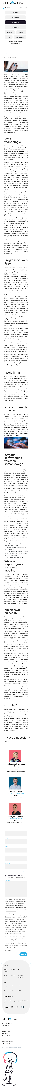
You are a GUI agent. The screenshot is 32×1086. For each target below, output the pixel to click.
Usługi (5, 986)
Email (6, 846)
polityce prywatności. (11, 911)
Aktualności (15, 17)
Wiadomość (7, 880)
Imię (6, 830)
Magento (9, 32)
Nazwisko (7, 838)
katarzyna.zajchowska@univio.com (16, 822)
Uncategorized (20, 37)
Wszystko (15, 12)
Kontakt (19, 990)
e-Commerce (15, 22)
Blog (5, 990)
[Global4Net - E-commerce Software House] (13, 3)
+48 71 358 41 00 (6, 1043)
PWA (13, 53)
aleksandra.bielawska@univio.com (16, 771)
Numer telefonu (9, 855)
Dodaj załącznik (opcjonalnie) (15, 875)
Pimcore (13, 975)
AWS (19, 969)
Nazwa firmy (8, 863)
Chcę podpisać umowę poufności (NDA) (16, 871)
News (8, 37)
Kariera (19, 986)
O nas (12, 990)
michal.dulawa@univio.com (16, 797)
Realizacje (13, 986)
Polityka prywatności (9, 996)
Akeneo (5, 975)
